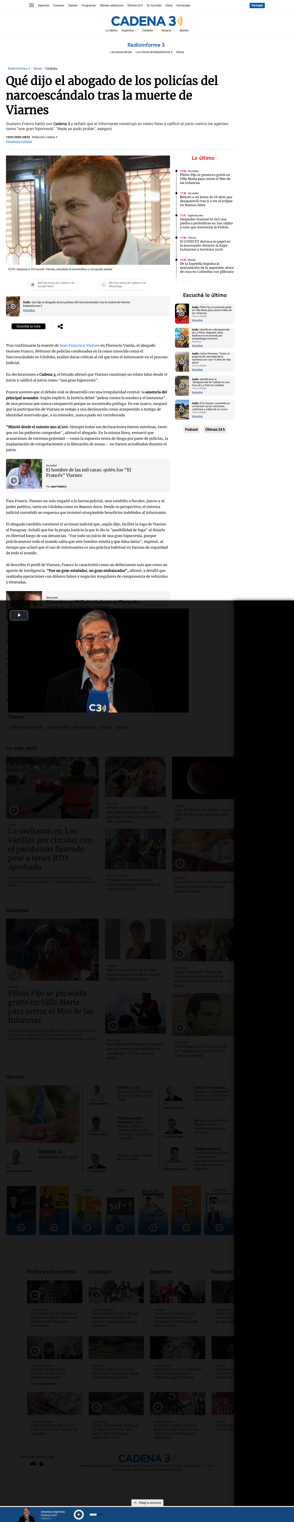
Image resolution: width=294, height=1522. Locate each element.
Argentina (127, 30)
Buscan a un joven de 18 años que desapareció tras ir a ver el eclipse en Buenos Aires (206, 201)
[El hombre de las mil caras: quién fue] (24, 474)
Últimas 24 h (135, 5)
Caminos (58, 5)
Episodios (29, 310)
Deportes (43, 5)
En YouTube (154, 5)
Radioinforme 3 (147, 45)
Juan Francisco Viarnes (80, 345)
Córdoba (147, 30)
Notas (180, 52)
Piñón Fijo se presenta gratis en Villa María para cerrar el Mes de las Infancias (205, 179)
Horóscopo (183, 5)
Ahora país (52, 597)
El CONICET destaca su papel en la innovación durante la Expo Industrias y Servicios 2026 (205, 245)
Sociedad (51, 465)
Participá (257, 5)
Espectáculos (195, 215)
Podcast (191, 429)
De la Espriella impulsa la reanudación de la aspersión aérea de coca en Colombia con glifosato (207, 268)
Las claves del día (121, 52)
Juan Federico (58, 486)
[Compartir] (60, 326)
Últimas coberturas (111, 5)
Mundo (184, 30)
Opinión (73, 5)
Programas (89, 5)
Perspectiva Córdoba (19, 141)
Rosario (166, 30)
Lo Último (111, 30)
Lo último (204, 158)
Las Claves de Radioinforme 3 (154, 52)
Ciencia (192, 237)
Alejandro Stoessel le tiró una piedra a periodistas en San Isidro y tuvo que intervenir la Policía (206, 223)
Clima (168, 5)
